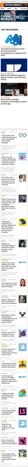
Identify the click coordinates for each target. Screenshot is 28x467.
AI (19, 1)
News (2, 8)
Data (16, 8)
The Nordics (13, 1)
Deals (9, 8)
